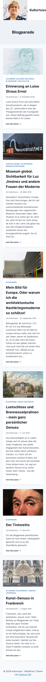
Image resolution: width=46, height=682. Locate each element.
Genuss (32, 591)
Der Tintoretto (18, 525)
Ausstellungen (13, 164)
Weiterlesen (13, 124)
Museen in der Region (15, 166)
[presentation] (23, 61)
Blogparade (11, 81)
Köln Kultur (23, 81)
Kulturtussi (13, 97)
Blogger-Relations (25, 79)
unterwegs (11, 593)
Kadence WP (25, 674)
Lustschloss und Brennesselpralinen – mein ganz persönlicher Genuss (22, 417)
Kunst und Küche (26, 402)
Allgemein (10, 79)
